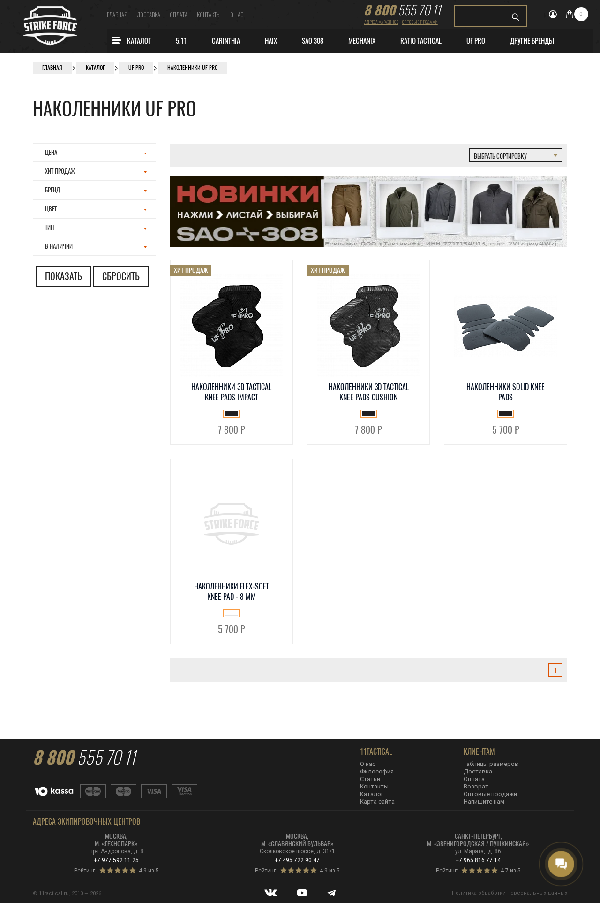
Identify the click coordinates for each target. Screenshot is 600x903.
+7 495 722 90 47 (297, 860)
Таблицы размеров (491, 763)
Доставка (148, 14)
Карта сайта (377, 801)
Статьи (370, 778)
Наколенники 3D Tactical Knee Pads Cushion (369, 392)
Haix (271, 41)
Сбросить (121, 276)
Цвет (51, 209)
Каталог (139, 41)
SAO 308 (312, 41)
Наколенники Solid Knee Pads (505, 392)
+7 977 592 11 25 (116, 860)
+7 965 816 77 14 (478, 860)
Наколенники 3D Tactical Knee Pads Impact (231, 392)
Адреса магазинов (381, 21)
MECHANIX (361, 41)
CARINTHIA (226, 41)
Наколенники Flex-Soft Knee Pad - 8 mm (231, 592)
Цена (51, 152)
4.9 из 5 (149, 870)
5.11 (181, 41)
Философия (377, 771)
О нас (237, 14)
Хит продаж (60, 171)
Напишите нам (484, 801)
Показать (63, 276)
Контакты (209, 14)
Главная (117, 14)
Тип (49, 227)
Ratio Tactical (421, 41)
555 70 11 (402, 10)
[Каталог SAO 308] (369, 244)
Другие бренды (532, 41)
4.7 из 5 (511, 870)
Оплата (179, 14)
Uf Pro (475, 41)
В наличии (59, 246)
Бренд (52, 190)
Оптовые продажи (420, 21)
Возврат (476, 786)
